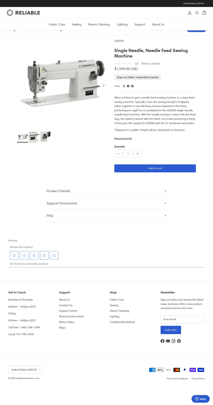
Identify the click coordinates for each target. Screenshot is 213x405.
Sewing (76, 24)
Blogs (62, 327)
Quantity (119, 146)
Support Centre (68, 310)
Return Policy (66, 322)
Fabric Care (57, 24)
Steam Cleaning (99, 24)
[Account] (189, 13)
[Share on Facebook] (128, 86)
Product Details (58, 191)
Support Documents (62, 203)
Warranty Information (71, 316)
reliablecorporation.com (27, 378)
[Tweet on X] (124, 86)
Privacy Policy (198, 378)
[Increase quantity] (138, 154)
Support (139, 24)
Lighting (122, 24)
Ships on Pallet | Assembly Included (138, 77)
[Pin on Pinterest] (132, 86)
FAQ (50, 215)
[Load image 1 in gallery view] (62, 83)
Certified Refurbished (122, 322)
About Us (158, 24)
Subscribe (171, 329)
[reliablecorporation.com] (23, 12)
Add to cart (155, 168)
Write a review (150, 63)
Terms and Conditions (177, 378)
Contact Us (65, 305)
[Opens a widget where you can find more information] (200, 399)
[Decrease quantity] (118, 154)
